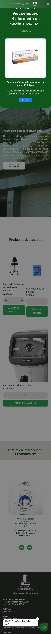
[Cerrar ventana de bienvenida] (37, 619)
